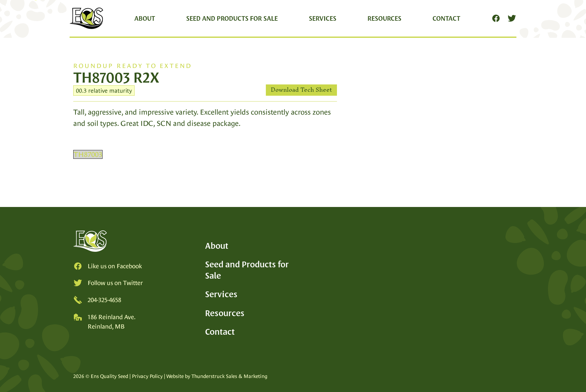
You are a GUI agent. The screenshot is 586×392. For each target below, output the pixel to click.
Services (322, 18)
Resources (384, 18)
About (144, 18)
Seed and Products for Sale (232, 18)
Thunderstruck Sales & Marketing (229, 376)
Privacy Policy (147, 376)
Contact (446, 18)
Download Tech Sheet (301, 90)
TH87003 (88, 154)
